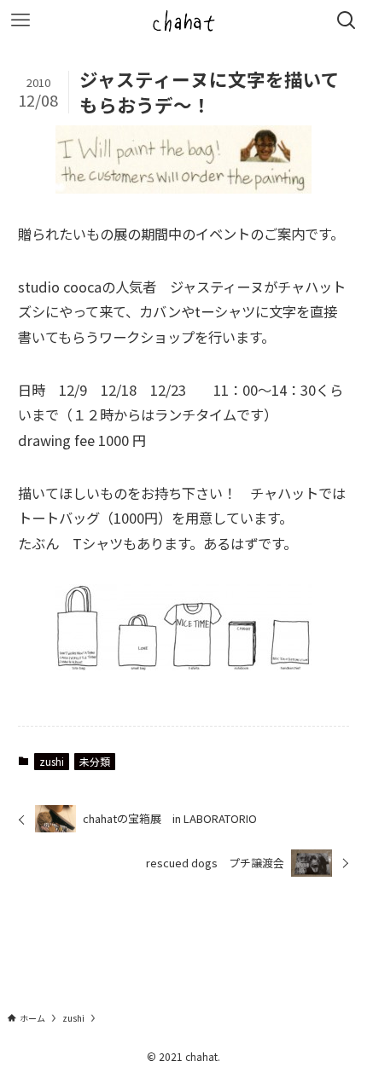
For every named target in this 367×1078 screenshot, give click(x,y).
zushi (51, 761)
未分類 (94, 761)
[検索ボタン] (346, 20)
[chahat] (183, 20)
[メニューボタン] (20, 20)
